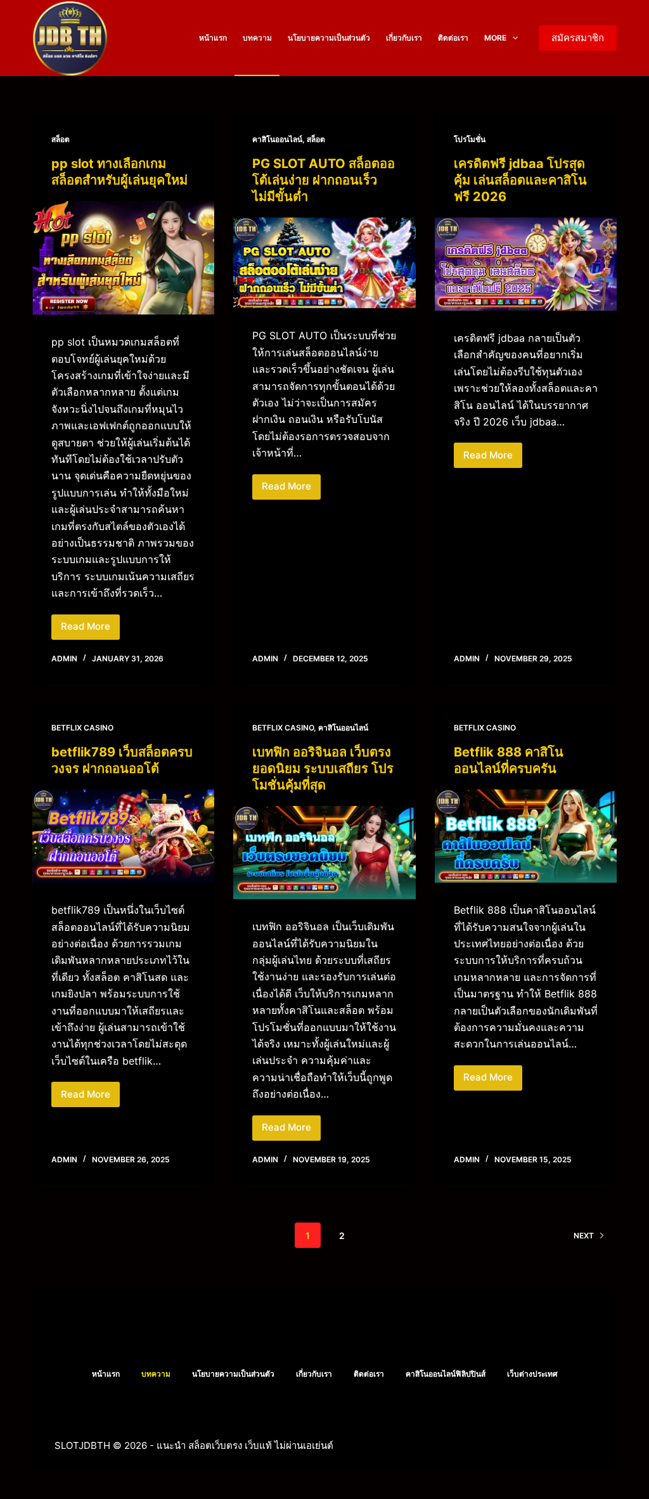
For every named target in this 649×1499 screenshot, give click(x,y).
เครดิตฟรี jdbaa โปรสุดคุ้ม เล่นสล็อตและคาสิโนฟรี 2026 (520, 180)
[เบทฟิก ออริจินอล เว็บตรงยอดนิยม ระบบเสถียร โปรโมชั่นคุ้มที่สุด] (324, 852)
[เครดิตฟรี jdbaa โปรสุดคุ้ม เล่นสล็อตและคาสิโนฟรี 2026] (526, 264)
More (495, 37)
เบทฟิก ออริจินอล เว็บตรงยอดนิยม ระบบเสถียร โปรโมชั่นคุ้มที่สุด (323, 768)
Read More (87, 629)
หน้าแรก (213, 37)
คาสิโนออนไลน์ (277, 139)
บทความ (257, 37)
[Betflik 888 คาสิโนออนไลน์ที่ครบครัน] (526, 836)
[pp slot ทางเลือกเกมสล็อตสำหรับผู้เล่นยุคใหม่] (123, 258)
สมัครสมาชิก (577, 38)
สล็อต (60, 139)
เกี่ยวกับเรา (404, 37)
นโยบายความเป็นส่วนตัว (329, 37)
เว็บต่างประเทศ (532, 1374)
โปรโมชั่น (469, 139)
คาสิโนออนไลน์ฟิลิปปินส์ (445, 1374)
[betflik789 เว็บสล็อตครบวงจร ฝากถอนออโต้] (123, 836)
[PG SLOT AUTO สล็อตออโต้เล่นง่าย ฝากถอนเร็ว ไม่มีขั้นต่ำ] (324, 263)
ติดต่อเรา (453, 37)
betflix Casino (82, 727)
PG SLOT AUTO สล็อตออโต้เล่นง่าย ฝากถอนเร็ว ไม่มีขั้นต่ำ (323, 180)
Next (584, 1235)
